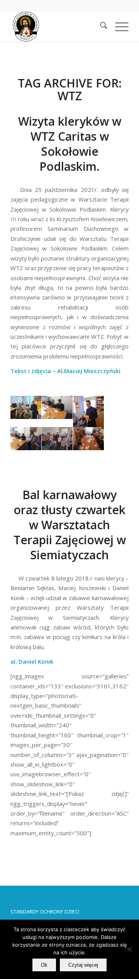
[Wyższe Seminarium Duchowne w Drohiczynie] (57, 26)
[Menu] (118, 26)
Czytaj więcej (83, 965)
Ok (44, 965)
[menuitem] (99, 26)
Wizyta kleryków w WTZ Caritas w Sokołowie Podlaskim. (69, 143)
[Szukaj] (99, 26)
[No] (129, 949)
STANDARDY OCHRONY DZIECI (44, 911)
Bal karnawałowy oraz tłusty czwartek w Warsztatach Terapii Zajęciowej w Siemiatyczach (70, 525)
